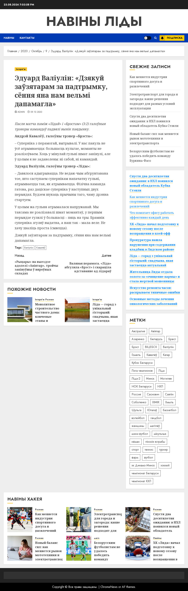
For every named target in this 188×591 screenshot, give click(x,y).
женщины (138, 426)
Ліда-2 (136, 378)
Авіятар (155, 331)
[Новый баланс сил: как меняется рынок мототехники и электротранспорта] (19, 548)
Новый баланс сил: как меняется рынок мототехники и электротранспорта (154, 138)
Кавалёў (40, 247)
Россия (136, 394)
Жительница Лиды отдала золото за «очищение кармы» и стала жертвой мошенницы (155, 276)
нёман (136, 442)
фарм (135, 457)
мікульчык (160, 434)
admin (21, 112)
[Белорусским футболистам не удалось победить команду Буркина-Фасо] (78, 548)
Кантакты (27, 38)
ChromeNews (109, 587)
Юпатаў (152, 410)
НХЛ (160, 386)
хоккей (165, 465)
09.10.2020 (36, 112)
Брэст (135, 347)
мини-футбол (140, 434)
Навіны (9, 38)
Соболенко (139, 402)
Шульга (136, 410)
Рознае (49, 299)
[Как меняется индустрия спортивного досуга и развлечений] (19, 519)
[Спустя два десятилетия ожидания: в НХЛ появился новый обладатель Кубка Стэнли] (137, 519)
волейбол (138, 418)
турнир (163, 449)
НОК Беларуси (141, 386)
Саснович (153, 394)
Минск (150, 378)
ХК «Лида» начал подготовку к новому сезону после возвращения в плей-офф (154, 228)
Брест (172, 339)
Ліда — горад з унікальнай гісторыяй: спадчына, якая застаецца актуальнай (105, 314)
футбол (148, 457)
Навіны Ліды (94, 21)
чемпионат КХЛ (141, 481)
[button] (155, 37)
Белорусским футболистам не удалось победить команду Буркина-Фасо (152, 156)
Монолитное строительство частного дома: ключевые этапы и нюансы (47, 314)
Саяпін (169, 394)
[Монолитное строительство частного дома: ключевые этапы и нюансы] (19, 309)
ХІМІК (155, 402)
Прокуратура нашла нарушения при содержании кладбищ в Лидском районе (152, 244)
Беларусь (156, 339)
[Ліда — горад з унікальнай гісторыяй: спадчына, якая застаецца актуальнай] (77, 309)
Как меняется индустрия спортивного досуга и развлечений (148, 81)
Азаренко (138, 339)
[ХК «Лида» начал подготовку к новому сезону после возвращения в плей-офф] (137, 548)
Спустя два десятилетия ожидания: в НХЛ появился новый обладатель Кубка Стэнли (154, 121)
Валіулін (28, 247)
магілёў (155, 426)
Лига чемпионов (142, 371)
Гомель (136, 355)
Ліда (161, 371)
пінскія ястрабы (155, 442)
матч (96, 538)
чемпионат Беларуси (145, 473)
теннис (149, 449)
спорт (135, 449)
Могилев (166, 378)
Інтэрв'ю (21, 69)
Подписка (174, 38)
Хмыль (169, 402)
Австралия (138, 331)
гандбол (155, 418)
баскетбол (169, 410)
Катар (166, 355)
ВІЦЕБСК (151, 347)
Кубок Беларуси (142, 363)
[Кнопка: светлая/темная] (147, 38)
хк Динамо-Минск (143, 465)
